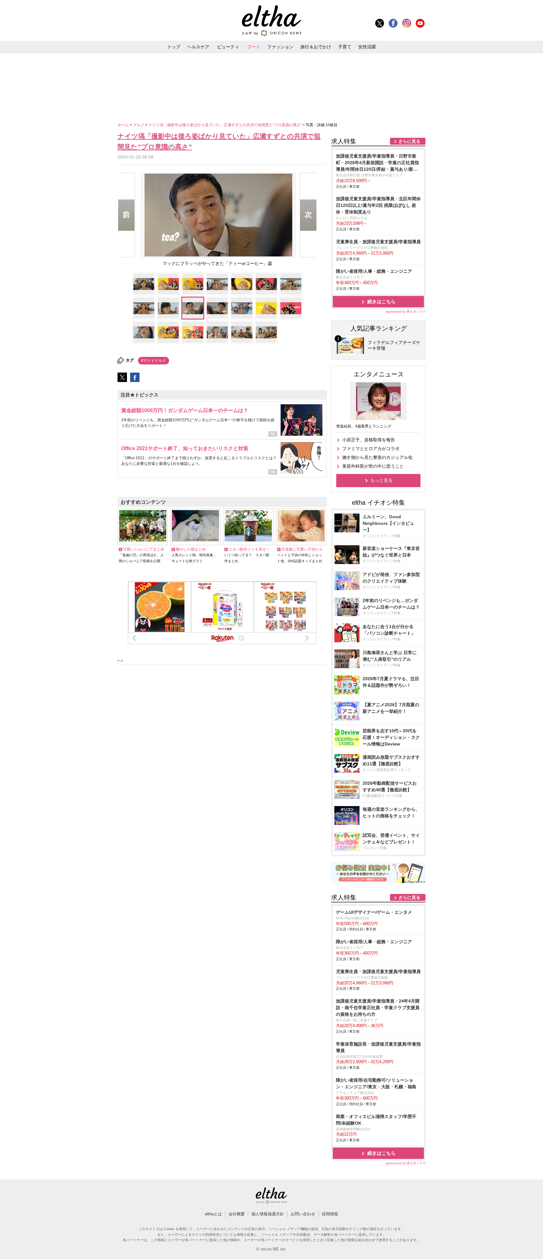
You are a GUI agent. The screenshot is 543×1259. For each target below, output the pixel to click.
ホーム (124, 125)
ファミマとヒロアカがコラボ (370, 448)
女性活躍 (367, 46)
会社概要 (236, 1214)
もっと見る (381, 480)
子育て (344, 46)
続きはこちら (381, 301)
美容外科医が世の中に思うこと (373, 466)
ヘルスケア (198, 46)
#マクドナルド (153, 360)
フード (253, 46)
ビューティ (228, 46)
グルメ (139, 125)
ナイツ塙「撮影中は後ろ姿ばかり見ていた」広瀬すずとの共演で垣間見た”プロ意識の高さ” (225, 125)
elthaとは (213, 1214)
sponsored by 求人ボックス (405, 311)
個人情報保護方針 (267, 1214)
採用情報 (330, 1214)
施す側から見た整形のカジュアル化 (377, 457)
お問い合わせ (303, 1214)
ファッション (280, 46)
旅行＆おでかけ (315, 46)
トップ (173, 46)
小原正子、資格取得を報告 (368, 439)
